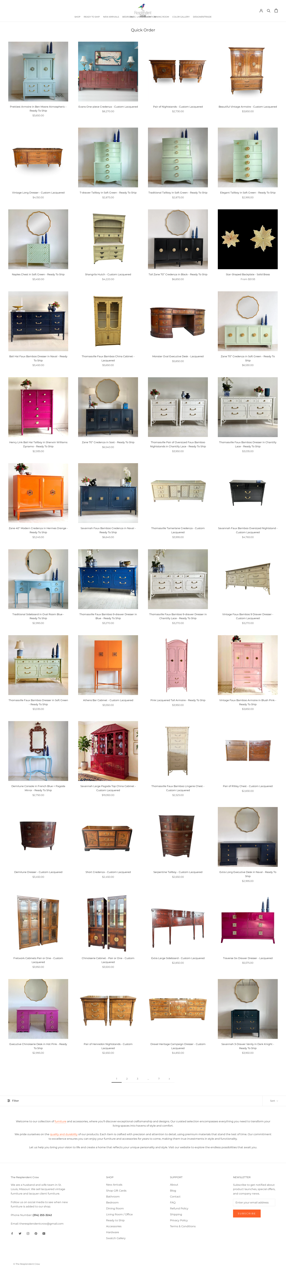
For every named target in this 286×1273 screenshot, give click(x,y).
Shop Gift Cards (116, 1190)
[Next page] (169, 1079)
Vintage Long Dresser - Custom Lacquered (38, 192)
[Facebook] (12, 1233)
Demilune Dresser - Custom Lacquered (38, 872)
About (174, 1184)
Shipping (176, 1214)
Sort (273, 1100)
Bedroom (112, 1202)
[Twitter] (20, 1233)
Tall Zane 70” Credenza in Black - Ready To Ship (178, 274)
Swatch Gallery (116, 1238)
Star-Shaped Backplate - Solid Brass (248, 274)
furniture (60, 1121)
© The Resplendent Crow (26, 1264)
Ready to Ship (115, 1220)
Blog (173, 1190)
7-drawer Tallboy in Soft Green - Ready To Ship (108, 192)
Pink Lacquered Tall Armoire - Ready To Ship (177, 700)
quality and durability (64, 1134)
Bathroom (113, 1196)
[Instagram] (28, 1233)
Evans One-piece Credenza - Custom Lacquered (108, 106)
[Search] (268, 10)
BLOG (133, 17)
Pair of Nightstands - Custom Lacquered (178, 106)
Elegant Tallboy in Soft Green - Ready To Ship (248, 192)
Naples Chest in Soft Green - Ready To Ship (38, 274)
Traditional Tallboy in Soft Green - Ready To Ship (177, 192)
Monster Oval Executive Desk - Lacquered (178, 356)
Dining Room (115, 1208)
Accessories (113, 1226)
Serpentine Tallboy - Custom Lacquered (177, 872)
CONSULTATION (148, 17)
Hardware (112, 1232)
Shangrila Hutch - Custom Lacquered (108, 274)
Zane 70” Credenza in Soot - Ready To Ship (108, 442)
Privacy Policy (179, 1220)
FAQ (172, 1202)
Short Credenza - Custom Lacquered (108, 872)
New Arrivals (114, 1184)
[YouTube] (44, 1233)
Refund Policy (179, 1208)
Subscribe (247, 1213)
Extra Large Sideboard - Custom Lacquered (178, 958)
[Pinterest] (36, 1233)
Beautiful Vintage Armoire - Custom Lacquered (248, 106)
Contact (175, 1196)
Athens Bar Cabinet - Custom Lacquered (108, 700)
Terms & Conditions (183, 1226)
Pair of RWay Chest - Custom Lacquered (248, 786)
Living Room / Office (119, 1214)
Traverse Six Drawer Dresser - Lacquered (248, 958)
